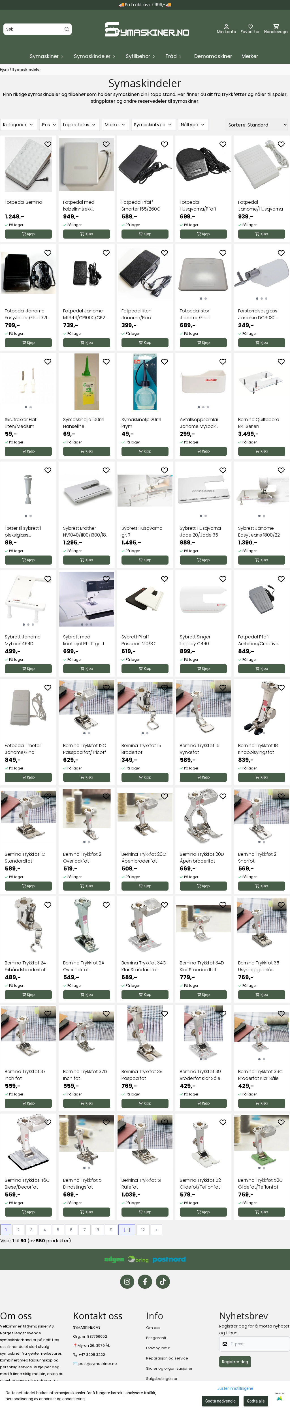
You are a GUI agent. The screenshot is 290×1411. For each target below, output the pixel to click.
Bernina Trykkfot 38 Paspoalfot (142, 1075)
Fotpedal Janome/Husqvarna (260, 205)
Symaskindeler (26, 69)
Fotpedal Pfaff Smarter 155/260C (140, 205)
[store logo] (146, 29)
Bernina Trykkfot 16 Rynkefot (199, 749)
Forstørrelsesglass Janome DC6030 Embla (257, 314)
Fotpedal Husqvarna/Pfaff (198, 205)
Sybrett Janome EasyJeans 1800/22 (259, 531)
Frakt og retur (158, 1348)
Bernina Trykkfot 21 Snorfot (258, 857)
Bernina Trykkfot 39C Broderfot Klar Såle (260, 1075)
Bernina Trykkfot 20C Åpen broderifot (143, 857)
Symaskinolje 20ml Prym (141, 423)
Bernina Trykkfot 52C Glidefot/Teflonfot (260, 1183)
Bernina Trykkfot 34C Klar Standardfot (143, 966)
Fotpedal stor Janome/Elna (195, 314)
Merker (250, 56)
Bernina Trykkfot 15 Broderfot (141, 749)
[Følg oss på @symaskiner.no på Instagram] (127, 1282)
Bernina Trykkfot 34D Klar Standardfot (202, 966)
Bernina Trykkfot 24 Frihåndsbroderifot (25, 966)
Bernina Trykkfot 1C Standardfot (25, 857)
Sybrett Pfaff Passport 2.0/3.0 (139, 640)
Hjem (5, 69)
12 (143, 1230)
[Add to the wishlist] (47, 144)
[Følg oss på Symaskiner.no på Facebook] (145, 1282)
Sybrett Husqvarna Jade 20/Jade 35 (200, 531)
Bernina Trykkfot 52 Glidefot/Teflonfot (200, 1183)
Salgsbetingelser (162, 1378)
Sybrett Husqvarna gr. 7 (142, 531)
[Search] (67, 29)
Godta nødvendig (220, 1401)
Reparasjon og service (167, 1358)
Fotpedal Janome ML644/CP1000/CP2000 (86, 314)
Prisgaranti (156, 1337)
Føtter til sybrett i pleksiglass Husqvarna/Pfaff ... (25, 532)
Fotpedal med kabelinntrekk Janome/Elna (78, 206)
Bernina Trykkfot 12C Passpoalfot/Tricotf (84, 749)
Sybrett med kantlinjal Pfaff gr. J (83, 640)
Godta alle (256, 1401)
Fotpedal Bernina (23, 202)
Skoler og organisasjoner (169, 1368)
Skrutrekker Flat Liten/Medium (21, 423)
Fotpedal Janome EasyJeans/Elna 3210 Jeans (27, 314)
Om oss (153, 1327)
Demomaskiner (213, 56)
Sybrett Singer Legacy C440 (195, 640)
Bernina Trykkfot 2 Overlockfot (82, 857)
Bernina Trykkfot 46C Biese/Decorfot (27, 1183)
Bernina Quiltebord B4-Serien (258, 423)
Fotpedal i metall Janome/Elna (23, 749)
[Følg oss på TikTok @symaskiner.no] (163, 1282)
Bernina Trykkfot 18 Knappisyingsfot (258, 749)
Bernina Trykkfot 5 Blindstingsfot (82, 1183)
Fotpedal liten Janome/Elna (136, 314)
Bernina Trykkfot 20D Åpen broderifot (202, 857)
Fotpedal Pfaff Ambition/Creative (258, 640)
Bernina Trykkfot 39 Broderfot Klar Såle (200, 1075)
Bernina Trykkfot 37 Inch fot (25, 1075)
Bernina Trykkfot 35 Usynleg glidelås (258, 966)
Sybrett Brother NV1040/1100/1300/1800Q (86, 531)
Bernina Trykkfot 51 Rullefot (141, 1183)
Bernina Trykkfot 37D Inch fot (85, 1075)
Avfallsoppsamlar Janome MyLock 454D (199, 423)
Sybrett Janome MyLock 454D (22, 640)
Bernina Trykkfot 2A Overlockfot (83, 966)
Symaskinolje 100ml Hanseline (83, 423)
